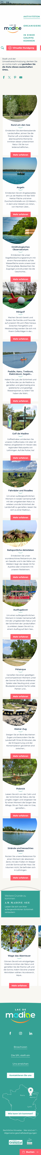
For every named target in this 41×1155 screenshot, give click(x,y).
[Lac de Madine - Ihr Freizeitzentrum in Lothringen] (12, 28)
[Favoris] (2, 2)
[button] (8, 2)
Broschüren (20, 1047)
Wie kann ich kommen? (20, 1113)
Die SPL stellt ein (20, 1055)
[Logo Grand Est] (16, 1142)
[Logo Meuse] (29, 1141)
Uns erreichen (21, 1063)
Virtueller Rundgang (23, 48)
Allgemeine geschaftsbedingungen (20, 1133)
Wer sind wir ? (30, 1130)
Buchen (30, 1152)
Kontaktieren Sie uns (20, 1075)
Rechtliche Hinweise (12, 1130)
